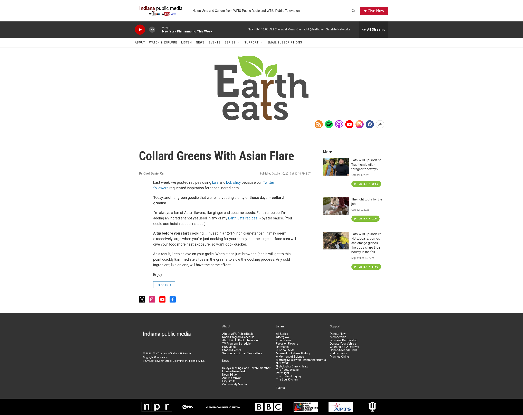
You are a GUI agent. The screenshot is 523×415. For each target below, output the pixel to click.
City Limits (229, 381)
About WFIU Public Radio (238, 333)
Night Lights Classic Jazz (292, 366)
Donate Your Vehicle (343, 343)
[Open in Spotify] (329, 124)
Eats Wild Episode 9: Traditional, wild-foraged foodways (366, 164)
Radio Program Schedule (238, 337)
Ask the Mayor (231, 377)
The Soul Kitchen (287, 379)
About (140, 42)
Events (215, 42)
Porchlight (282, 373)
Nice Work (282, 363)
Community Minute (234, 384)
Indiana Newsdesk (234, 371)
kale (215, 182)
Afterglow (282, 337)
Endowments (338, 353)
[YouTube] (349, 124)
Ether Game (283, 340)
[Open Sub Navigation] (238, 42)
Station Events (231, 350)
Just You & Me (285, 350)
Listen (186, 42)
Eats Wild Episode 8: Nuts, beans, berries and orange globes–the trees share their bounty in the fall (366, 243)
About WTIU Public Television (240, 340)
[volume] (152, 29)
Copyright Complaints (155, 357)
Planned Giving (339, 356)
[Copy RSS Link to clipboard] (319, 124)
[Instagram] (359, 124)
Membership (338, 337)
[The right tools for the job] (336, 206)
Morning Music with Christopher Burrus (301, 360)
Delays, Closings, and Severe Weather (246, 368)
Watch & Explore (163, 42)
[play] (140, 29)
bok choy (233, 182)
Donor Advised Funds (343, 350)
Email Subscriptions (284, 42)
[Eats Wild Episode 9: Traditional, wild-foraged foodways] (336, 167)
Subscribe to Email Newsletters (242, 353)
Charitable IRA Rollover (344, 346)
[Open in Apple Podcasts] (339, 124)
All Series (282, 333)
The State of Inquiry (289, 376)
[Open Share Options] (380, 124)
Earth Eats (164, 284)
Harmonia (282, 346)
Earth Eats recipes (243, 218)
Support (251, 42)
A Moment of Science (290, 356)
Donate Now (338, 333)
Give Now (376, 11)
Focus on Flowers (287, 343)
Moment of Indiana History (293, 353)
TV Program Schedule (236, 343)
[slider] (158, 29)
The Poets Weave (287, 369)
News (200, 42)
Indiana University (181, 353)
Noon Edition (230, 374)
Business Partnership (343, 340)
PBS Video (229, 346)
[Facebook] (370, 124)
